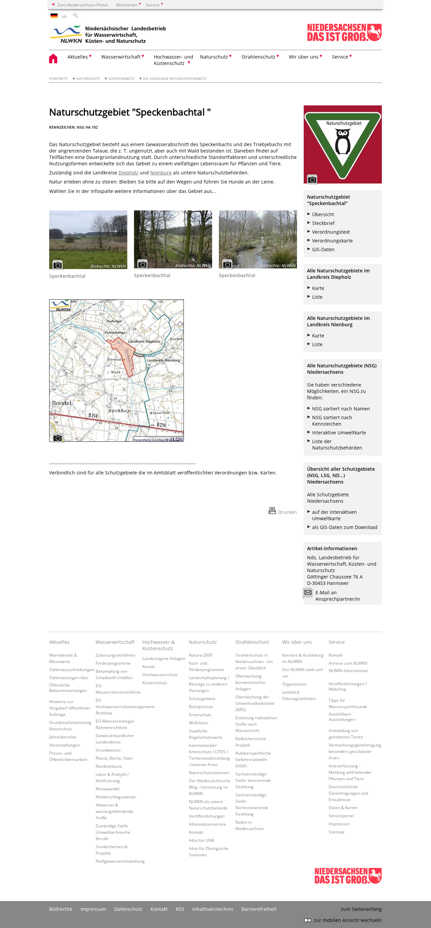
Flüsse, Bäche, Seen (114, 758)
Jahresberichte (62, 736)
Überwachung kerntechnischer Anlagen (250, 682)
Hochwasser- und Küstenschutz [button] (173, 60)
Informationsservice (207, 824)
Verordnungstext (331, 232)
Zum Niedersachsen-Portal (83, 4)
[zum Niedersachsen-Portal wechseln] (344, 40)
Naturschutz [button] (214, 57)
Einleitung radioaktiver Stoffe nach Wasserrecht (256, 724)
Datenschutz (128, 909)
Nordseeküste (109, 766)
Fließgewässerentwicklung (120, 861)
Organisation (294, 684)
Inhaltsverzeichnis (212, 909)
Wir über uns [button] (304, 57)
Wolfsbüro (198, 722)
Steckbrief (323, 223)
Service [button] (340, 57)
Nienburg (161, 172)
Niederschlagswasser (116, 796)
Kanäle (148, 666)
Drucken (287, 512)
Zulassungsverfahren (115, 655)
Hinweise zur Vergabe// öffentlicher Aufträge (69, 708)
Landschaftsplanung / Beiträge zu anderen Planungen (209, 684)
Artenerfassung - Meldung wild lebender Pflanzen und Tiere (350, 772)
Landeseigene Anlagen (163, 658)
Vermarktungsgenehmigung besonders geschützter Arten (355, 751)
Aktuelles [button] (77, 57)
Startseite (58, 78)
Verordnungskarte (332, 240)
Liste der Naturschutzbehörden (337, 444)
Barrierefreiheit (258, 909)
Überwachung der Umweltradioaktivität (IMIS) (254, 703)
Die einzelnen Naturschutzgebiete (174, 78)
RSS (180, 909)
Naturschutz (88, 78)
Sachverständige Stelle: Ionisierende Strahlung (253, 780)
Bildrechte (60, 909)
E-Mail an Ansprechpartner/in (338, 595)
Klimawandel (108, 788)
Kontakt (196, 832)
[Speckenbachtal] (88, 239)
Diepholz (128, 172)
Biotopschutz (201, 706)
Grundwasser (108, 750)
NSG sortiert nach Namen (341, 408)
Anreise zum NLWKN (348, 663)
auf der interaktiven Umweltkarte (334, 515)
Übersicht (323, 214)
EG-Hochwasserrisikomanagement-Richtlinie (126, 706)
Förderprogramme (113, 663)
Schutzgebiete (121, 78)
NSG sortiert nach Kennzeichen (332, 420)
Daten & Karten (343, 807)
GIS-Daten (323, 249)
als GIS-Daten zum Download (344, 527)
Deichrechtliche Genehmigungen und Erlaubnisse (348, 793)
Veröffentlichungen (207, 816)
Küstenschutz (154, 682)
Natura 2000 (200, 655)
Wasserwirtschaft (115, 642)
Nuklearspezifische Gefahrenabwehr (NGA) (253, 759)
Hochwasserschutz (160, 674)
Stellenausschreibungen (71, 669)
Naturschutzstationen (209, 772)
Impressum (339, 823)
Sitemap (336, 831)
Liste (317, 297)
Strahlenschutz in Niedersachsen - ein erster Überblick (254, 661)
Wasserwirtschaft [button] (120, 57)
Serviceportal (341, 815)
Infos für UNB (201, 840)
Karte (318, 288)
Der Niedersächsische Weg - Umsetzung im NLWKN (209, 787)
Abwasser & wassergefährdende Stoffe (114, 811)
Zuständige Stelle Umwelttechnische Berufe (113, 832)
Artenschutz (200, 714)
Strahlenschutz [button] (258, 57)
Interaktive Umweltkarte (339, 432)
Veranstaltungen (64, 745)
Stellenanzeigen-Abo (68, 677)
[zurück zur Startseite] (108, 35)
